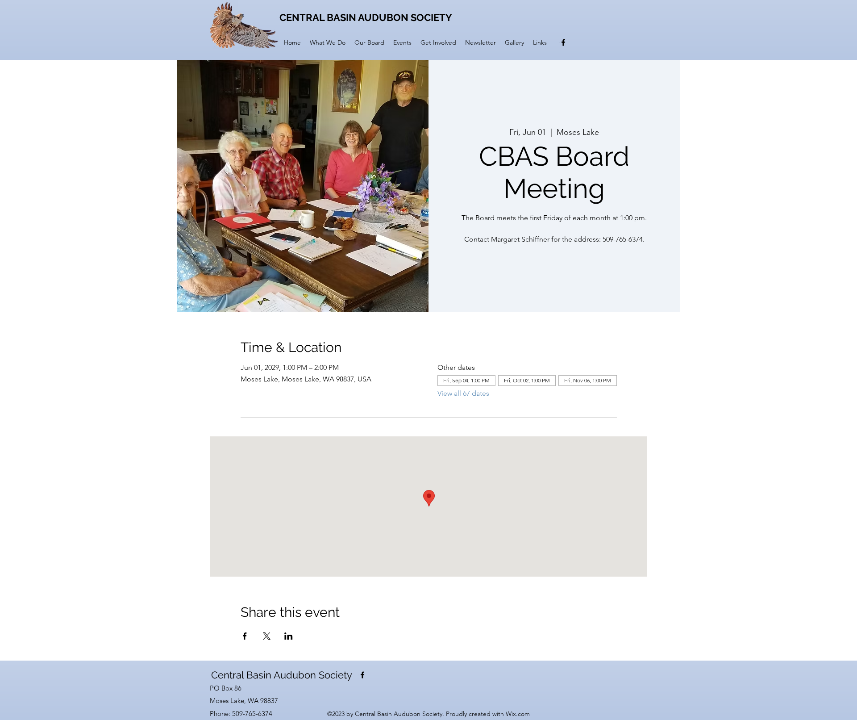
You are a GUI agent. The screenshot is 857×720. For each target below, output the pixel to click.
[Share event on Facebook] (245, 636)
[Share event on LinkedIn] (288, 636)
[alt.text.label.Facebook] (563, 42)
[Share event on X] (266, 636)
